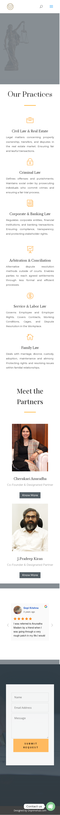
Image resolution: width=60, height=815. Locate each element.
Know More (30, 495)
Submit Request (31, 745)
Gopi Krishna (31, 607)
